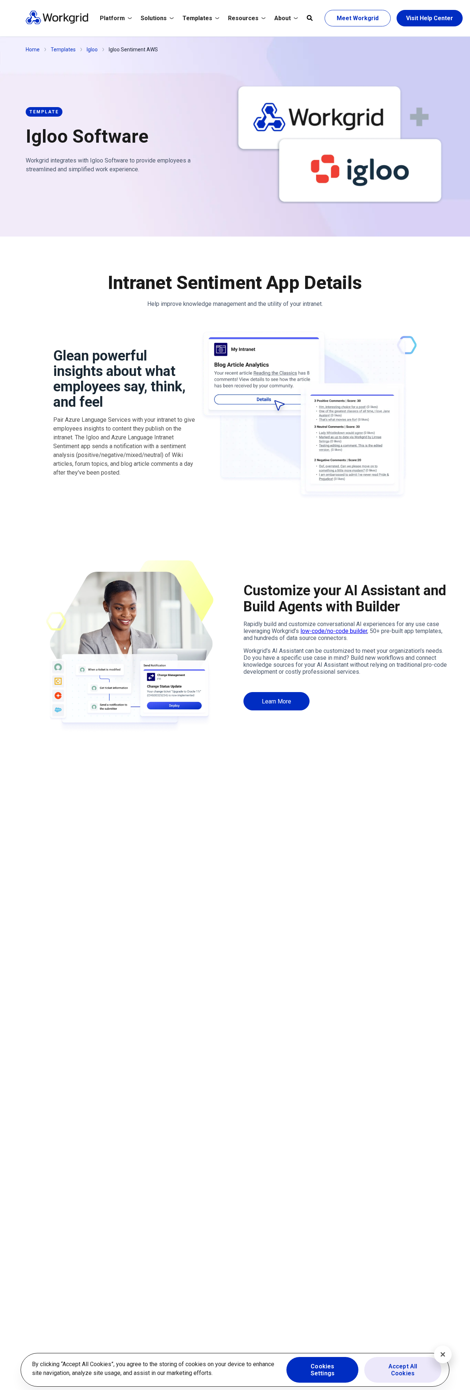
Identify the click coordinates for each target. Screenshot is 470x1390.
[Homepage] (57, 22)
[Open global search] (309, 18)
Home (33, 49)
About (282, 18)
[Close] (443, 1354)
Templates (197, 18)
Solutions (154, 18)
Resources (243, 18)
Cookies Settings (323, 1370)
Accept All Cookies (402, 1370)
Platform (112, 18)
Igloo (92, 49)
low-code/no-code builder (333, 631)
